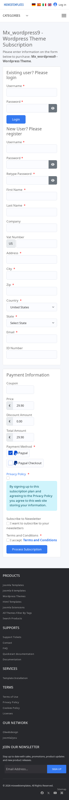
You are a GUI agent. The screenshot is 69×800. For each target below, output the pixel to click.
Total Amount (16, 430)
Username (15, 86)
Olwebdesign (10, 732)
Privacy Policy (16, 474)
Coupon (12, 383)
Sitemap (61, 789)
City (10, 269)
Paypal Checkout (30, 463)
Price (10, 399)
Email (11, 332)
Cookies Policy (11, 708)
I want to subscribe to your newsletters (27, 525)
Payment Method (20, 446)
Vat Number (15, 237)
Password (14, 101)
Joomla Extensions (14, 607)
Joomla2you (10, 737)
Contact (7, 642)
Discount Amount (19, 415)
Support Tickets (12, 637)
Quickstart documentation (18, 654)
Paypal (23, 453)
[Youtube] (55, 793)
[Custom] (62, 793)
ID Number (14, 348)
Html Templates (12, 601)
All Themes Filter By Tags (17, 613)
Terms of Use (10, 696)
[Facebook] (42, 793)
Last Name (15, 205)
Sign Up (56, 769)
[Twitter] (48, 793)
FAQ (5, 648)
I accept (33, 540)
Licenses (8, 713)
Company (13, 221)
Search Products (12, 618)
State (11, 316)
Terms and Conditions (40, 540)
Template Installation (15, 678)
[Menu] (64, 15)
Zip (10, 285)
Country (14, 300)
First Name (16, 190)
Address (13, 253)
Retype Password (20, 174)
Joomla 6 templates (14, 590)
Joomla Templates (13, 585)
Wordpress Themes (14, 596)
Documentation (12, 659)
